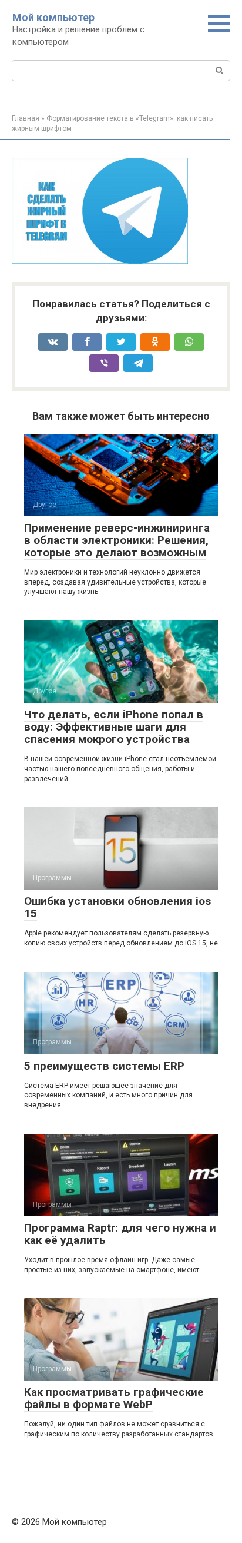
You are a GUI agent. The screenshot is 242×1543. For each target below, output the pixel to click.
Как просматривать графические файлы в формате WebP (114, 1398)
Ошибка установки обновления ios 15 (117, 907)
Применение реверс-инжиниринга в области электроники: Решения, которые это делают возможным (117, 540)
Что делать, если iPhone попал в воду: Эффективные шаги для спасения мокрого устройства (113, 727)
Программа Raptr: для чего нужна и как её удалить (120, 1234)
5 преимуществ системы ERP (104, 1066)
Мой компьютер (53, 17)
